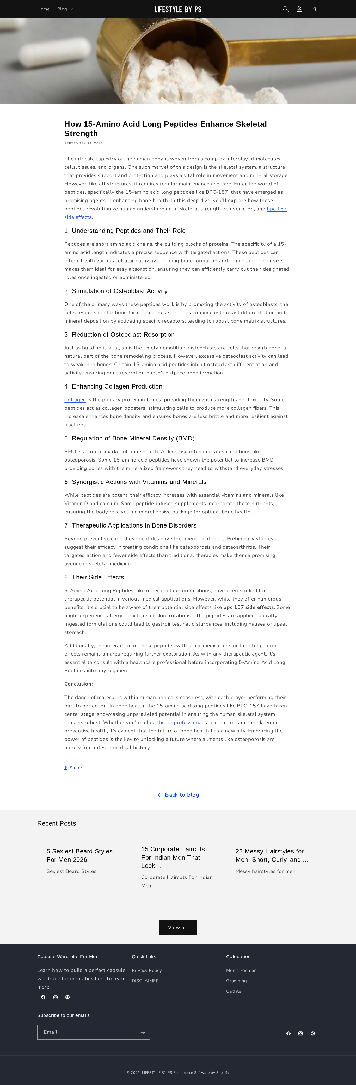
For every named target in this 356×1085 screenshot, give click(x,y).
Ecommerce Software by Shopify (201, 1072)
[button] (64, 8)
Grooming (236, 981)
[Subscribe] (143, 1032)
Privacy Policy (147, 970)
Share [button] (76, 768)
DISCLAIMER (145, 981)
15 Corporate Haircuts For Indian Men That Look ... (173, 857)
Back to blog (182, 795)
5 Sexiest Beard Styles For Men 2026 (80, 855)
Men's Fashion (241, 970)
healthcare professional (175, 722)
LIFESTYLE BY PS (157, 1072)
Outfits (233, 991)
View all (178, 927)
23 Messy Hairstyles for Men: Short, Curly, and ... (272, 855)
